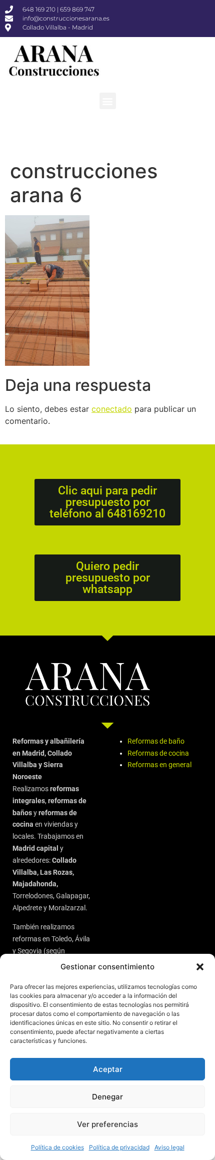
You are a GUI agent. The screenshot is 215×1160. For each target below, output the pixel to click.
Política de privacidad (119, 1147)
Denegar (107, 1096)
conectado (112, 409)
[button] (200, 967)
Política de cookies (57, 1147)
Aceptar (107, 1069)
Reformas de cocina (158, 753)
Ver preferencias (107, 1124)
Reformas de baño (156, 741)
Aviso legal (169, 1147)
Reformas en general (160, 765)
